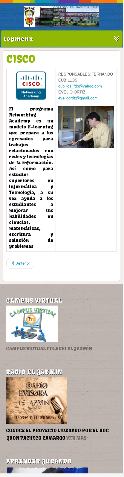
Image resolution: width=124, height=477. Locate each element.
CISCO (20, 58)
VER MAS (76, 438)
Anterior (23, 263)
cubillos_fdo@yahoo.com (80, 86)
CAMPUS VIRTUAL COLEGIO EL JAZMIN (49, 349)
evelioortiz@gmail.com (78, 98)
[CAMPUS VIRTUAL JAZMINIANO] (32, 340)
